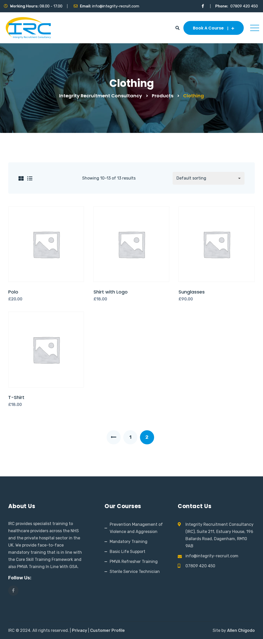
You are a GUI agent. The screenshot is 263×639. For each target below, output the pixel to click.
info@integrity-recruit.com (115, 6)
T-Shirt (16, 397)
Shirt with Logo (110, 292)
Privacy (79, 630)
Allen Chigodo (241, 630)
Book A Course (208, 28)
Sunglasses (192, 292)
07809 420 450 (244, 6)
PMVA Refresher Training (134, 561)
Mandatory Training (128, 541)
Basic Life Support (127, 551)
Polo (13, 292)
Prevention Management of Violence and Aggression (136, 528)
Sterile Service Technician (135, 571)
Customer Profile (107, 630)
